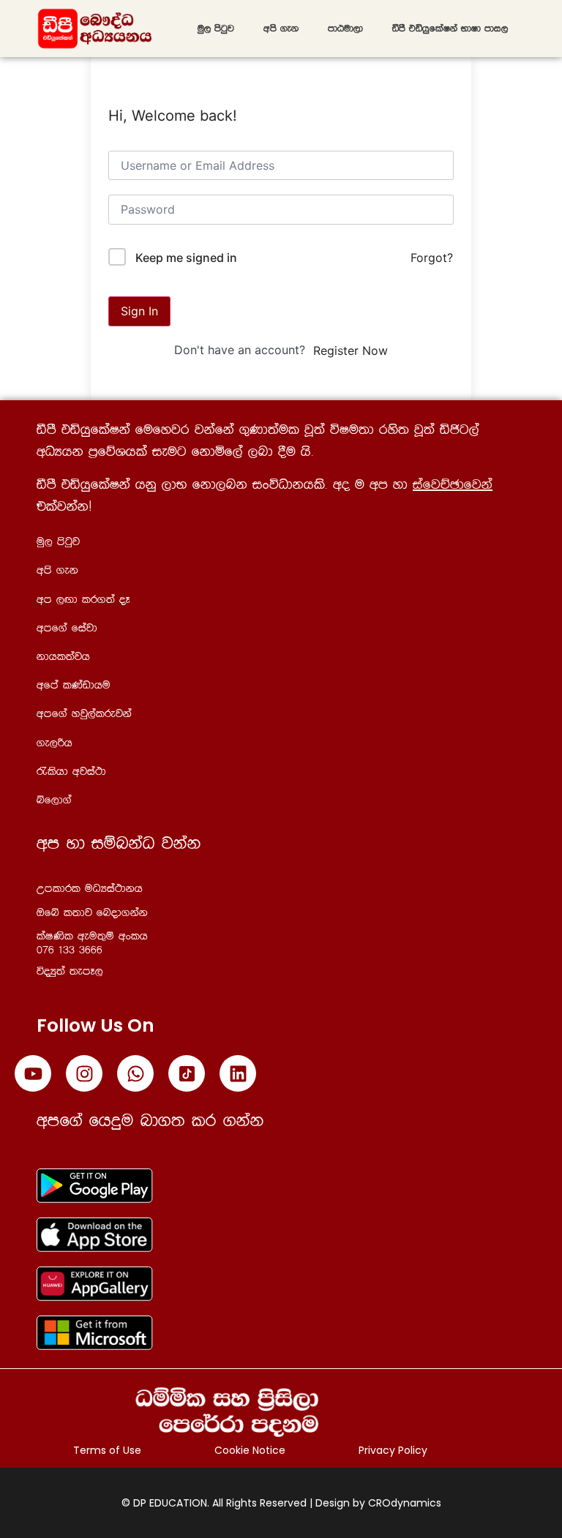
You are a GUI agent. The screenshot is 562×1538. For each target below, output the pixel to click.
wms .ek (281, 28)
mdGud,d (345, 28)
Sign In (139, 311)
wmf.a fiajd (67, 628)
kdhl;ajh (63, 656)
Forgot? (432, 257)
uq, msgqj (216, 28)
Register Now (350, 350)
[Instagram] (84, 1073)
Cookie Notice (249, 1450)
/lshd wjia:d (71, 771)
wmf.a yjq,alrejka (84, 714)
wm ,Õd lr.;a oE (83, 599)
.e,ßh (54, 743)
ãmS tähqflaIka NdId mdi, (450, 28)
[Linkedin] (238, 1073)
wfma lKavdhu (73, 685)
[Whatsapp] (135, 1073)
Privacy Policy (393, 1450)
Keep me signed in (186, 257)
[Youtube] (33, 1073)
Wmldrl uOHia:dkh (90, 888)
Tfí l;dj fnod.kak (92, 913)
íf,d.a (54, 800)
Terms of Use (107, 1450)
